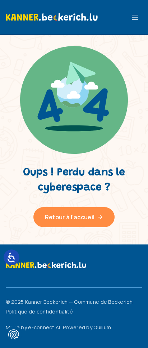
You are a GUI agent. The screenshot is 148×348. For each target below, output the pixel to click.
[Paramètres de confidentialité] (13, 334)
